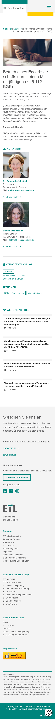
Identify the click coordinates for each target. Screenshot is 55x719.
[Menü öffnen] (49, 6)
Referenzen (8, 542)
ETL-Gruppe (8, 545)
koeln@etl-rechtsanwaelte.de (21, 190)
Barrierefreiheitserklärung (14, 558)
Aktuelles (17, 29)
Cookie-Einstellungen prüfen (16, 561)
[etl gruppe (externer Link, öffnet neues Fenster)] (11, 491)
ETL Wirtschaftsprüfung (13, 585)
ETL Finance (9, 592)
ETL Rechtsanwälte (12, 582)
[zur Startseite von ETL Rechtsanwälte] (13, 8)
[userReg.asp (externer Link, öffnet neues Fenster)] (14, 655)
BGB (6, 293)
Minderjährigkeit (35, 293)
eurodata (7, 628)
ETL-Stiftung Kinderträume (15, 635)
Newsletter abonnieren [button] (17, 477)
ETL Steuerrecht (10, 598)
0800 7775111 (11, 448)
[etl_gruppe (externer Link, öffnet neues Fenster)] (17, 491)
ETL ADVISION (10, 604)
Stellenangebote (10, 548)
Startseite (7, 29)
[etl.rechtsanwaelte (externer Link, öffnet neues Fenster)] (5, 491)
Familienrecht (18, 293)
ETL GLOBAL (9, 579)
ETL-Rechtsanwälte (12, 536)
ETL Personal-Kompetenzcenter (17, 595)
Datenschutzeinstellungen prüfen (34, 709)
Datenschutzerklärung (13, 555)
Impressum (8, 552)
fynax (5, 622)
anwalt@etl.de (9, 455)
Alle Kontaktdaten (11, 197)
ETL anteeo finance (12, 601)
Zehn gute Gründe (11, 539)
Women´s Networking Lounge (16, 632)
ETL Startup (8, 625)
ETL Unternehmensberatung (16, 588)
